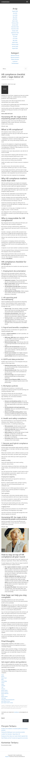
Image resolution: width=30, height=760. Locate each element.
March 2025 (15, 42)
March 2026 (15, 21)
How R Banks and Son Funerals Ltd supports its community (14, 738)
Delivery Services (15, 59)
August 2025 (15, 34)
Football (3, 685)
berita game (17, 705)
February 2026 (15, 23)
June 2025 (15, 38)
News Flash (4, 678)
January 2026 (15, 25)
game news (13, 706)
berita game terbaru (23, 705)
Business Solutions (15, 57)
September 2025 (15, 32)
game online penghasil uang (6, 708)
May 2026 (15, 17)
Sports (2, 682)
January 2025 (15, 46)
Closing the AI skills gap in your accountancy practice (13, 732)
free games (3, 706)
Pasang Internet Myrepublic (8, 699)
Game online (18, 706)
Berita (2, 676)
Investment (15, 61)
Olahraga (3, 698)
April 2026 (15, 19)
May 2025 (15, 40)
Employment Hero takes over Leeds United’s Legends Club (14, 736)
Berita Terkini (4, 690)
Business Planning (15, 55)
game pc (14, 708)
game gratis (8, 706)
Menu (4, 68)
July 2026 (15, 13)
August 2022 (15, 48)
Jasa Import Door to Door (7, 702)
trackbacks (16, 712)
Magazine (7, 756)
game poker (18, 708)
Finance (3, 688)
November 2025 (15, 28)
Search (3, 718)
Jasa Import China (5, 701)
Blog (2, 679)
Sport (2, 684)
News (2, 675)
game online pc (24, 706)
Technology (4, 681)
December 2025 (15, 27)
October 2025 (15, 30)
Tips (2, 687)
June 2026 (15, 15)
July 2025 (15, 36)
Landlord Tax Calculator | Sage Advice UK (10, 734)
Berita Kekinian (5, 693)
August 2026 (15, 11)
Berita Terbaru (4, 692)
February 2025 (15, 44)
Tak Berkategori (15, 63)
